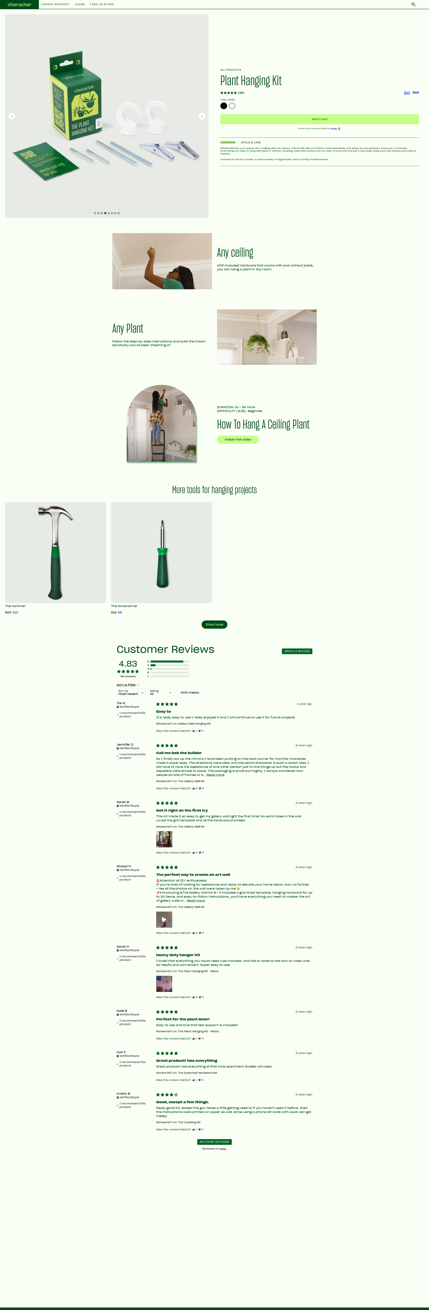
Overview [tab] (227, 142)
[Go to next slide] (202, 116)
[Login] (422, 4)
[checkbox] (188, 693)
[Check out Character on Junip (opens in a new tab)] (223, 1148)
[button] (232, 93)
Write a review (297, 651)
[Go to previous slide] (11, 116)
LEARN (80, 4)
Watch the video (238, 439)
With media (190, 692)
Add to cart (320, 119)
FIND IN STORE (102, 4)
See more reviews (214, 1141)
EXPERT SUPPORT (55, 4)
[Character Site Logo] (19, 4)
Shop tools (214, 624)
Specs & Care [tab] (251, 142)
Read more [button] (215, 775)
